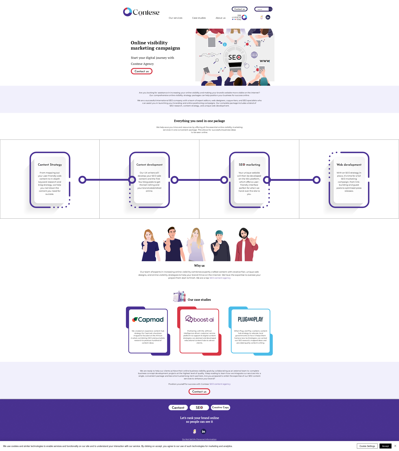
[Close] (395, 446)
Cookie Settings (367, 446)
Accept (385, 446)
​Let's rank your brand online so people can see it (199, 420)
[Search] (270, 9)
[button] (220, 18)
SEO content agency (220, 278)
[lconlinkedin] (268, 17)
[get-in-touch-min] (261, 17)
